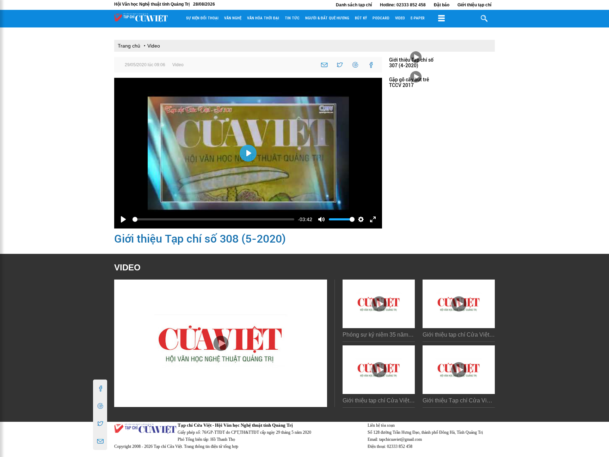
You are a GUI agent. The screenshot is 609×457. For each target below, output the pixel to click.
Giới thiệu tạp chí (474, 4)
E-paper (418, 18)
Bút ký (361, 18)
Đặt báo (441, 4)
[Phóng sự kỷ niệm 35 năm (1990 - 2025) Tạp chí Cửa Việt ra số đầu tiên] (379, 304)
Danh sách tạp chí (354, 4)
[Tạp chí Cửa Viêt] (141, 20)
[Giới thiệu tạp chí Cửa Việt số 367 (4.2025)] (379, 369)
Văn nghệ (232, 18)
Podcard (381, 18)
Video (400, 18)
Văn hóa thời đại (263, 18)
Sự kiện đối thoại (202, 18)
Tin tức (292, 18)
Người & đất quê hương (327, 18)
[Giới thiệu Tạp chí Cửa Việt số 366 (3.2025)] (459, 369)
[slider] (213, 219)
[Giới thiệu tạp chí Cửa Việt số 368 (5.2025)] (459, 304)
